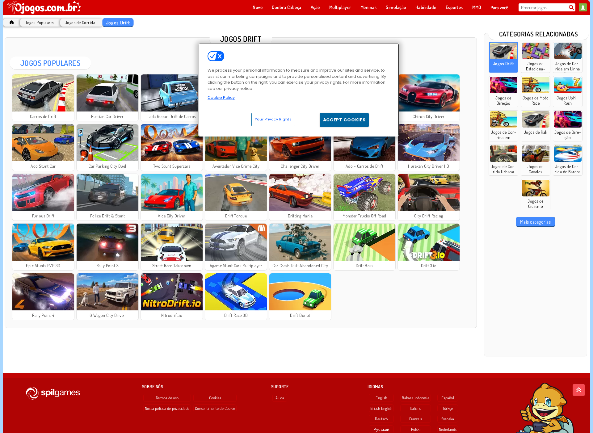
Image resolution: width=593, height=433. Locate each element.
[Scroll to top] (579, 390)
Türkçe (448, 408)
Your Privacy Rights (273, 119)
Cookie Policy (221, 97)
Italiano (416, 408)
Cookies (215, 397)
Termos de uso (167, 397)
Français (415, 418)
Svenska (447, 418)
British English (381, 408)
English (381, 397)
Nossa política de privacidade (167, 408)
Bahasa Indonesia (415, 397)
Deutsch (381, 418)
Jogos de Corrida (80, 22)
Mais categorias (535, 222)
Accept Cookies (344, 120)
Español (447, 397)
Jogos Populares (39, 22)
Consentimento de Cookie (215, 408)
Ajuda (279, 397)
